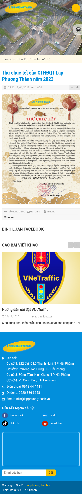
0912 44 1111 (32, 386)
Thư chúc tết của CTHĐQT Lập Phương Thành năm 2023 (32, 75)
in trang (51, 211)
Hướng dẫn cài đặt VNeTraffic (25, 309)
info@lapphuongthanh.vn (33, 399)
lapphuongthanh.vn (39, 485)
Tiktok (15, 423)
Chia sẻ (9, 217)
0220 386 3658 (29, 393)
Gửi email (35, 211)
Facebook (17, 415)
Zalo (54, 415)
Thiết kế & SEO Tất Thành (20, 490)
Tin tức (23, 59)
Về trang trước (17, 211)
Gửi (51, 472)
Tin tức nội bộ (41, 59)
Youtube (56, 423)
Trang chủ (8, 59)
